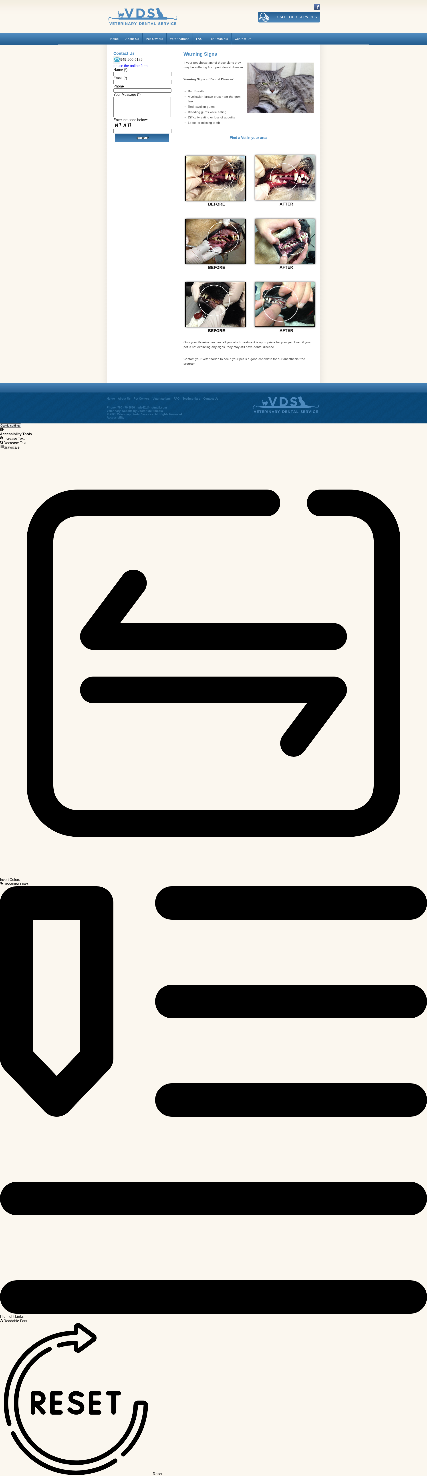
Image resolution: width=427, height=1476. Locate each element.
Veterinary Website (119, 411)
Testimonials (218, 39)
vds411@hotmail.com (152, 407)
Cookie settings (10, 425)
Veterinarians (179, 39)
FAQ (199, 39)
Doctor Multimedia (150, 411)
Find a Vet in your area (248, 138)
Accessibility (115, 417)
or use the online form (130, 66)
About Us (132, 39)
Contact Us (243, 39)
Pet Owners (154, 39)
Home (114, 39)
